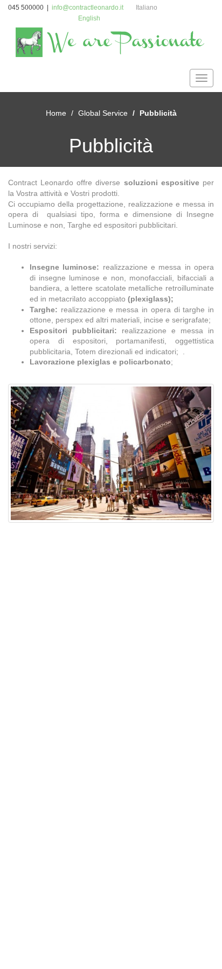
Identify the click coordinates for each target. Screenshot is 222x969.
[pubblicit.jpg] (111, 453)
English (89, 18)
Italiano (146, 7)
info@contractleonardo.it (87, 7)
